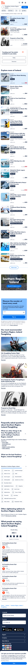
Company (4, 637)
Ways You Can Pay (6, 643)
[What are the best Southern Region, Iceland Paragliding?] (25, 455)
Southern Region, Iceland (17, 605)
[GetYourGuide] (3, 3)
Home (2, 605)
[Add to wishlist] (8, 18)
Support (4, 634)
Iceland (7, 605)
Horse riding (5, 442)
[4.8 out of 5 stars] (14, 536)
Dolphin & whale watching (8, 447)
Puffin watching (6, 448)
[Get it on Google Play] (7, 630)
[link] (14, 20)
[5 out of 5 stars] (14, 544)
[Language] (22, 2)
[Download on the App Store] (18, 630)
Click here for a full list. (10, 515)
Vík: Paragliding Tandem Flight (9, 543)
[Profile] (25, 3)
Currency (4, 619)
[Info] (21, 13)
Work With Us (5, 641)
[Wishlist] (19, 3)
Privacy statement (14, 325)
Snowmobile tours (6, 444)
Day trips (4, 445)
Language (4, 612)
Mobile (3, 626)
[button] (14, 20)
